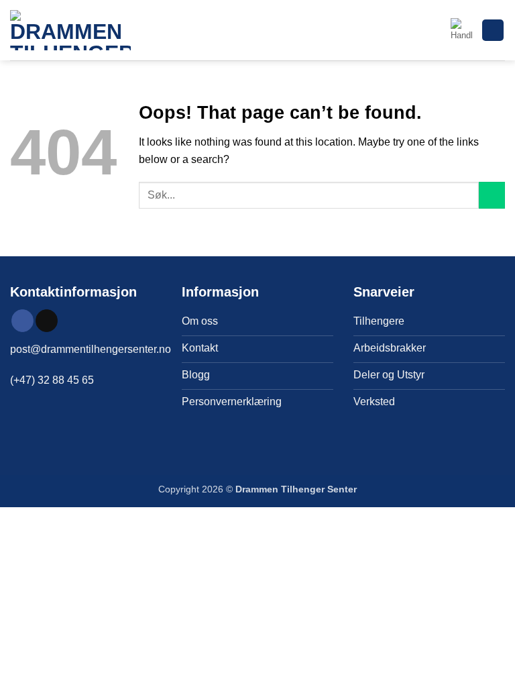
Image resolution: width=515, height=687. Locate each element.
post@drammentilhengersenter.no (90, 349)
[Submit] (492, 195)
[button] (461, 30)
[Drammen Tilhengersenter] (70, 30)
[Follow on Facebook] (22, 320)
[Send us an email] (47, 320)
